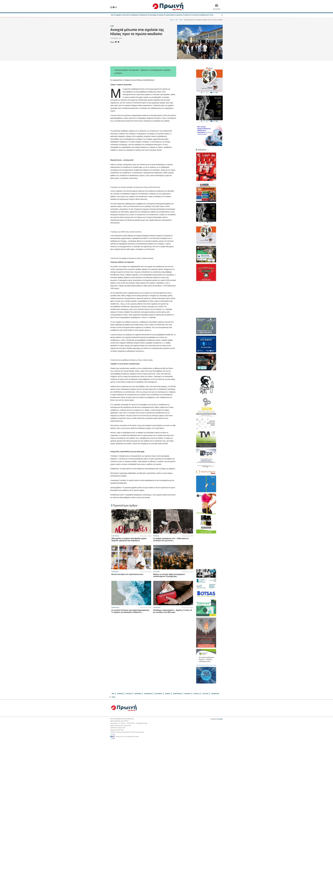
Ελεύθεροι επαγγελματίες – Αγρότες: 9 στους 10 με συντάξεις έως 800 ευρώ (172, 611)
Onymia (220, 719)
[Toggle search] (222, 15)
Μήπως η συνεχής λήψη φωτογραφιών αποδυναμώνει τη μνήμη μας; (169, 575)
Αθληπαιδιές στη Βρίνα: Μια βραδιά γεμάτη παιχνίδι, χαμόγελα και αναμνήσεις (128, 539)
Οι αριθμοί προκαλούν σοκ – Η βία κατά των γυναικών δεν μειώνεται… (171, 539)
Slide (112, 26)
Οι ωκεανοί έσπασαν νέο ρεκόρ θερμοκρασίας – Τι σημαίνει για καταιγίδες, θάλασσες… (130, 611)
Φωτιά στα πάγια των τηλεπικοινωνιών (127, 574)
